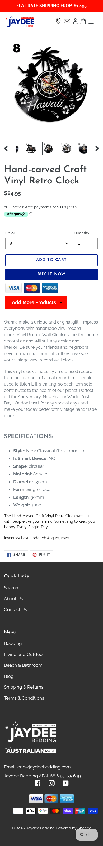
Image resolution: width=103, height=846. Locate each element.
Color (10, 233)
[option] (25, 148)
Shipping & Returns (23, 687)
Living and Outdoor (24, 654)
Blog (9, 676)
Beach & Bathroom (23, 665)
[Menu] (91, 21)
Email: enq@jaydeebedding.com (37, 767)
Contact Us (15, 609)
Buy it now (52, 274)
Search (11, 587)
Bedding (13, 643)
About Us (13, 598)
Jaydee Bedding (40, 828)
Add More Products (34, 302)
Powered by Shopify (73, 828)
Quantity (81, 233)
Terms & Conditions (24, 698)
